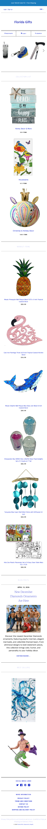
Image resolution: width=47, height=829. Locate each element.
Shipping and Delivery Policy (23, 810)
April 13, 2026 (24, 587)
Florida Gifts (20, 824)
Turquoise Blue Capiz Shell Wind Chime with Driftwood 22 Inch (23, 513)
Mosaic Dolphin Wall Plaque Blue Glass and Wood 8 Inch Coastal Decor (23, 407)
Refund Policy (23, 807)
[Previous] (3, 51)
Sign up (10, 9)
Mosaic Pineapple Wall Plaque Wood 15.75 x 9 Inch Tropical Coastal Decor (23, 300)
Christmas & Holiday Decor (23, 231)
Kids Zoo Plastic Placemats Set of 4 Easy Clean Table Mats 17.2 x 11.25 (23, 563)
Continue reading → (24, 656)
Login (5, 9)
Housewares (23, 180)
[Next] (43, 51)
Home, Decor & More (23, 129)
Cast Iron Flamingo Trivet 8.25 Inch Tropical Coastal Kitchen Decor (23, 354)
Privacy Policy (24, 798)
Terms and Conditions (23, 801)
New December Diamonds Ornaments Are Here (23, 595)
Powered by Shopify (28, 824)
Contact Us (23, 804)
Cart (24, 33)
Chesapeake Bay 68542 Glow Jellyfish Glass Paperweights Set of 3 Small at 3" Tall (23, 460)
